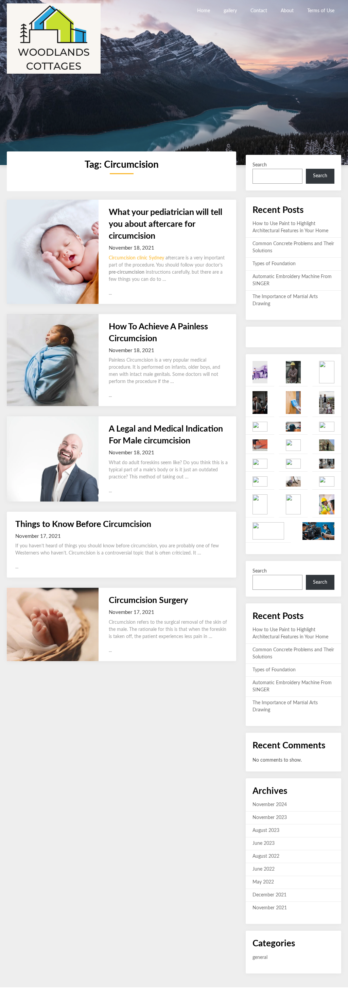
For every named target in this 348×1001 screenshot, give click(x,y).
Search (260, 165)
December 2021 (269, 895)
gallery (230, 10)
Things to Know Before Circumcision (83, 524)
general (260, 957)
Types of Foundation (274, 263)
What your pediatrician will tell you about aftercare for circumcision (165, 224)
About (287, 10)
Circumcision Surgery (148, 600)
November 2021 (270, 908)
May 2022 (263, 882)
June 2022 (264, 869)
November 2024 (270, 804)
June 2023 (264, 843)
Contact (258, 10)
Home (203, 10)
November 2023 (270, 817)
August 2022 (266, 856)
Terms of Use (320, 10)
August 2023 (266, 830)
